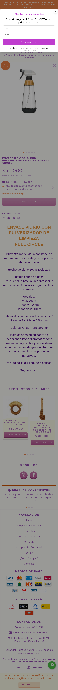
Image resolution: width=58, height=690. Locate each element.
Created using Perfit (29, 50)
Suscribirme (29, 42)
